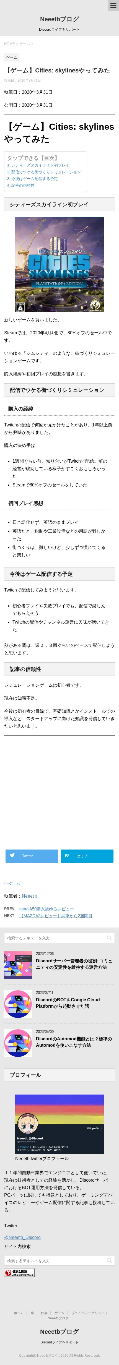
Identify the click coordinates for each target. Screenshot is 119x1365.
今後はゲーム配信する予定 (34, 178)
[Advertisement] (59, 770)
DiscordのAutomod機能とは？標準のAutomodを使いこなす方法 (74, 1042)
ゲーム (14, 883)
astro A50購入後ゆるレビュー (46, 908)
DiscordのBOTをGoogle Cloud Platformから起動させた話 (68, 1003)
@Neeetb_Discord (22, 1237)
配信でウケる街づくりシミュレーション (46, 172)
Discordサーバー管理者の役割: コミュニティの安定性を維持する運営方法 (74, 964)
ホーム (19, 1313)
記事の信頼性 (23, 185)
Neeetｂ (30, 896)
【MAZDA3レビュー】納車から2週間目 (55, 915)
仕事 (44, 1313)
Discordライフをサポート (59, 1342)
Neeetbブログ (59, 19)
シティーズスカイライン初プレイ (40, 165)
